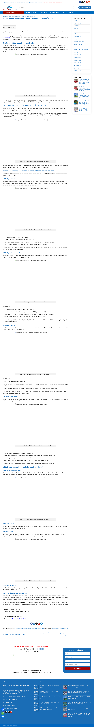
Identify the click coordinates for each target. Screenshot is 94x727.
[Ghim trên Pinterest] (39, 624)
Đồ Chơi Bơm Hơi (78, 36)
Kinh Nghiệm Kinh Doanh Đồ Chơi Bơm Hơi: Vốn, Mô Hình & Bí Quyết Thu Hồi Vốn (84, 88)
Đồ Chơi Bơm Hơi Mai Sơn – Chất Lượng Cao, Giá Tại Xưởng (84, 109)
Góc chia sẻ (8, 16)
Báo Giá (4, 16)
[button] (13, 12)
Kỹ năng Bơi (23, 16)
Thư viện (64, 12)
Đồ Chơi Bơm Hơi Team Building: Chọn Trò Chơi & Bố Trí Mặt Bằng (84, 96)
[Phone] (2, 713)
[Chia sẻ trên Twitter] (34, 624)
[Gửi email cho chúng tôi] (84, 2)
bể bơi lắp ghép (54, 628)
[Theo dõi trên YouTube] (87, 2)
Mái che (76, 47)
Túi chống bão (77, 65)
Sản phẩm (44, 12)
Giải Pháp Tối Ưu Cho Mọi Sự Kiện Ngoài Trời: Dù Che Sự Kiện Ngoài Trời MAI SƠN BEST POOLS (79, 715)
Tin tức (35, 16)
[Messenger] (2, 716)
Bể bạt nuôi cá (77, 23)
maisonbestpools (18, 629)
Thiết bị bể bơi (77, 63)
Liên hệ (71, 12)
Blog (57, 12)
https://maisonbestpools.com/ (10, 708)
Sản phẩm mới (77, 60)
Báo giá (75, 20)
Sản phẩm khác (77, 57)
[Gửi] (72, 7)
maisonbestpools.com (23, 618)
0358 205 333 (39, 649)
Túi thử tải (76, 68)
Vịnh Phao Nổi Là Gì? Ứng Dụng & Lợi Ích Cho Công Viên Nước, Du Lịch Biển (84, 103)
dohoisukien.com (12, 618)
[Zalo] (2, 709)
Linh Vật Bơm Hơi (78, 44)
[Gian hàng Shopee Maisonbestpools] (89, 2)
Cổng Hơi (76, 28)
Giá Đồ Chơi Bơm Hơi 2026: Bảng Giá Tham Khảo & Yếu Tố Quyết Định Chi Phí (84, 81)
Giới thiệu (36, 12)
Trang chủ (28, 12)
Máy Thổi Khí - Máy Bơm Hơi (81, 49)
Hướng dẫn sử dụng (16, 16)
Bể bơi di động (77, 25)
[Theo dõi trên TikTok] (82, 2)
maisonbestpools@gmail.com (10, 705)
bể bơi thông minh (11, 629)
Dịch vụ (75, 33)
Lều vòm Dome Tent (79, 41)
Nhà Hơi (76, 52)
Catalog (52, 12)
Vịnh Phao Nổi (77, 71)
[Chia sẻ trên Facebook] (31, 624)
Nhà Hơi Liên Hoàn (78, 55)
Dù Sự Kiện (76, 39)
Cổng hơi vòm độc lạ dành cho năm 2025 (15, 634)
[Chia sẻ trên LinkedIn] (41, 624)
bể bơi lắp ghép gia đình (61, 628)
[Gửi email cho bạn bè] (36, 624)
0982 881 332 (14, 699)
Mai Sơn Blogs (30, 16)
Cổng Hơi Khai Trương (79, 31)
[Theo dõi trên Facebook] (80, 2)
